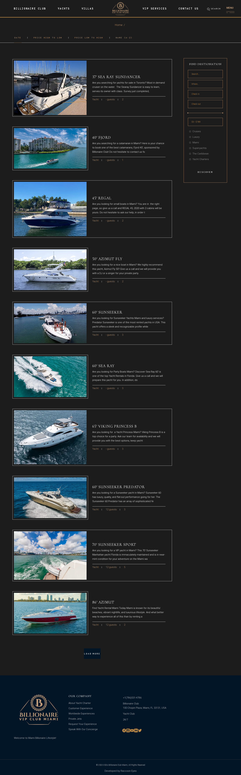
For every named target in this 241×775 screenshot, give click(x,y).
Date (17, 38)
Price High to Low (48, 38)
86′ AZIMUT (103, 602)
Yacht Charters (200, 159)
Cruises (196, 131)
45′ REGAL (101, 198)
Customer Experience (81, 708)
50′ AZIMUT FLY (107, 259)
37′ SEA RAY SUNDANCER (116, 77)
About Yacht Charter (80, 703)
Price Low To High (89, 38)
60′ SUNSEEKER (107, 312)
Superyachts (199, 148)
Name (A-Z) (124, 38)
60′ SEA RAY (103, 366)
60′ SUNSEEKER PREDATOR (118, 487)
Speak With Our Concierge (83, 729)
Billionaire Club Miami (118, 765)
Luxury (196, 136)
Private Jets (75, 718)
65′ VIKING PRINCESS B (114, 426)
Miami (195, 142)
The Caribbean (200, 153)
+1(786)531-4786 (132, 697)
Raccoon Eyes (128, 770)
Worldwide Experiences (82, 713)
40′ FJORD (101, 137)
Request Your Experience (83, 724)
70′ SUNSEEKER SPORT (114, 544)
